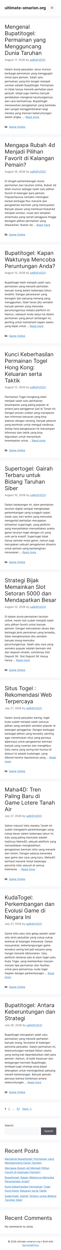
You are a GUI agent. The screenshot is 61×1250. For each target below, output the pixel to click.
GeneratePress (30, 1245)
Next (27, 1108)
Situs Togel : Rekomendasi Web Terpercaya (28, 695)
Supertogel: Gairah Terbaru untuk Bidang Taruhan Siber (29, 478)
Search (9, 1125)
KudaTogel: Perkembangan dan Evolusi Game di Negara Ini (29, 907)
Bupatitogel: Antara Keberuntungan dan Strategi (30, 1011)
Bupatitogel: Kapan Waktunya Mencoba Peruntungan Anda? (30, 259)
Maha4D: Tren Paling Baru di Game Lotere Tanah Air (30, 799)
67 (19, 1108)
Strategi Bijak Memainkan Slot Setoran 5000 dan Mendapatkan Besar (30, 590)
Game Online (17, 126)
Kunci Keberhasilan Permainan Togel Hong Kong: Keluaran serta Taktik (29, 367)
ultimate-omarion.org (25, 7)
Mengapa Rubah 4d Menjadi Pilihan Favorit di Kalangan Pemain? (30, 155)
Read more (32, 117)
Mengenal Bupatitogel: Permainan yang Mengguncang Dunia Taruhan (25, 39)
